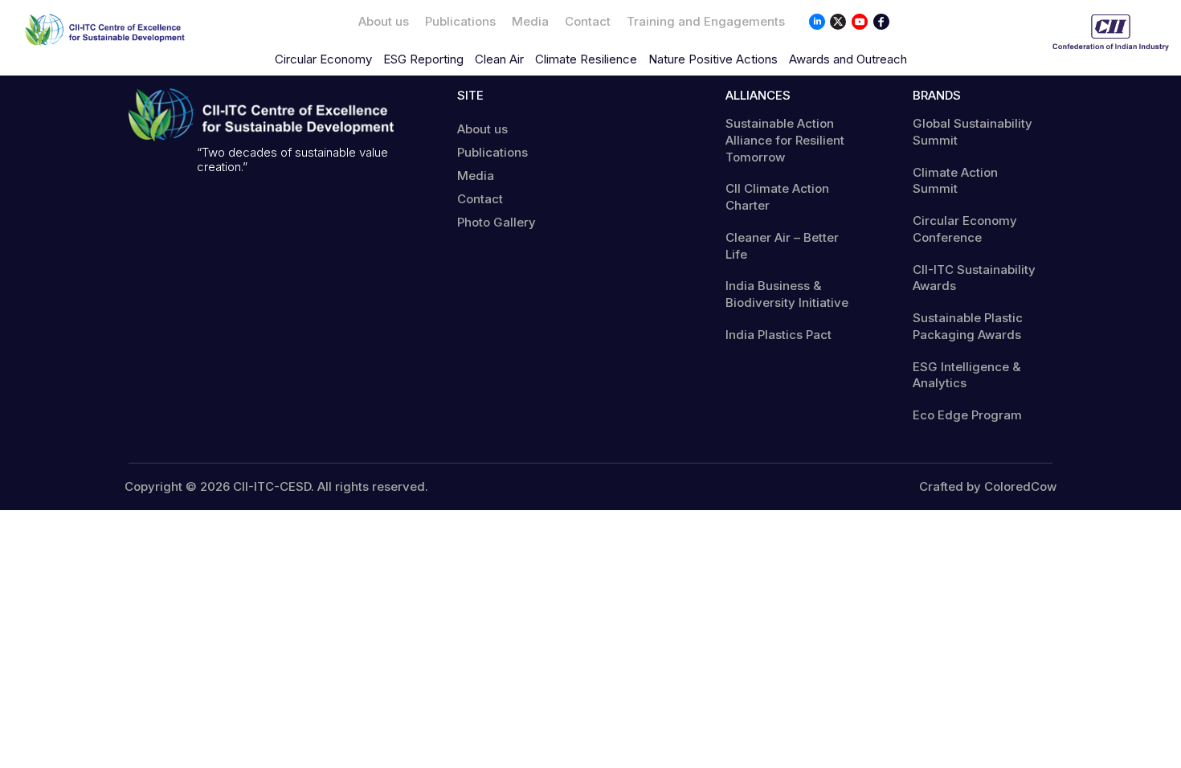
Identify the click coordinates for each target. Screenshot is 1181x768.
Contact (588, 21)
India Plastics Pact (778, 334)
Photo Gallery (496, 222)
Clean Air (499, 59)
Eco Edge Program (967, 415)
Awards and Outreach (848, 59)
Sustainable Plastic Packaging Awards (968, 326)
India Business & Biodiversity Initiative (786, 294)
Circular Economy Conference (965, 229)
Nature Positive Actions (713, 59)
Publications (460, 21)
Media (530, 21)
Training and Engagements (706, 21)
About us (383, 21)
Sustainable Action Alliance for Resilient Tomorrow (784, 140)
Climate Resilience (586, 59)
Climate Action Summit (955, 181)
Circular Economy (323, 59)
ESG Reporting (423, 59)
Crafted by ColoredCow (987, 487)
